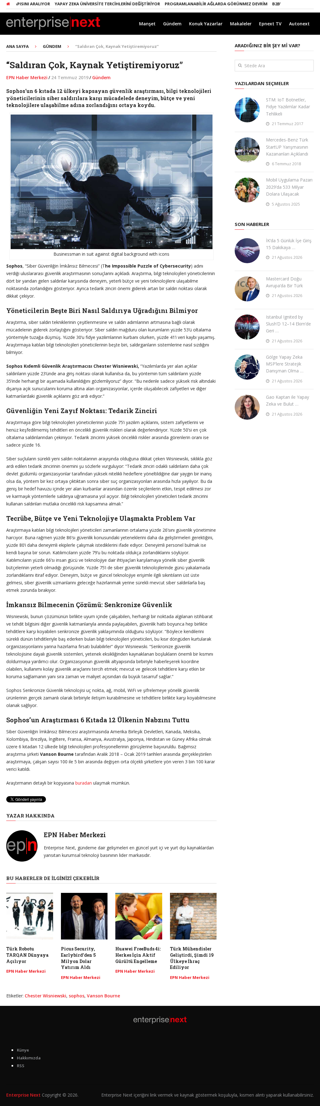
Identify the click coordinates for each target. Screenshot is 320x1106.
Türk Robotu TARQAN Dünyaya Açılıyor (27, 955)
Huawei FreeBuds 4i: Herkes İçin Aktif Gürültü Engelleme (138, 955)
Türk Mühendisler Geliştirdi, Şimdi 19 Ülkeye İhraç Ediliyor (192, 958)
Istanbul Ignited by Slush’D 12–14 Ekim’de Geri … (288, 324)
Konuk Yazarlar (205, 24)
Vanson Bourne (103, 996)
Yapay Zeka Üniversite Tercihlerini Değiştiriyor (89, 4)
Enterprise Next (23, 1095)
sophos (76, 996)
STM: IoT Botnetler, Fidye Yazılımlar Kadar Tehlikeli (288, 107)
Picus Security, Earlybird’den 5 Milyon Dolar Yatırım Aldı (78, 958)
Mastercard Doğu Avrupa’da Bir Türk (284, 282)
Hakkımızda (29, 1058)
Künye (23, 1050)
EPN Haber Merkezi (27, 77)
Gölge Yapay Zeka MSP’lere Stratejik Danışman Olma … (284, 364)
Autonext (299, 24)
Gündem (172, 24)
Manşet (147, 24)
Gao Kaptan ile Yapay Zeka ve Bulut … (287, 400)
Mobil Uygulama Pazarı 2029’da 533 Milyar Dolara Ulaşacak (289, 187)
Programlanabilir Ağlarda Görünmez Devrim (198, 4)
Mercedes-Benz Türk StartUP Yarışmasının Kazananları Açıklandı (287, 147)
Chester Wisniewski (45, 996)
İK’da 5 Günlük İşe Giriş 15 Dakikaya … (289, 244)
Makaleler (241, 24)
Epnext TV (270, 24)
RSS (20, 1065)
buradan (83, 783)
